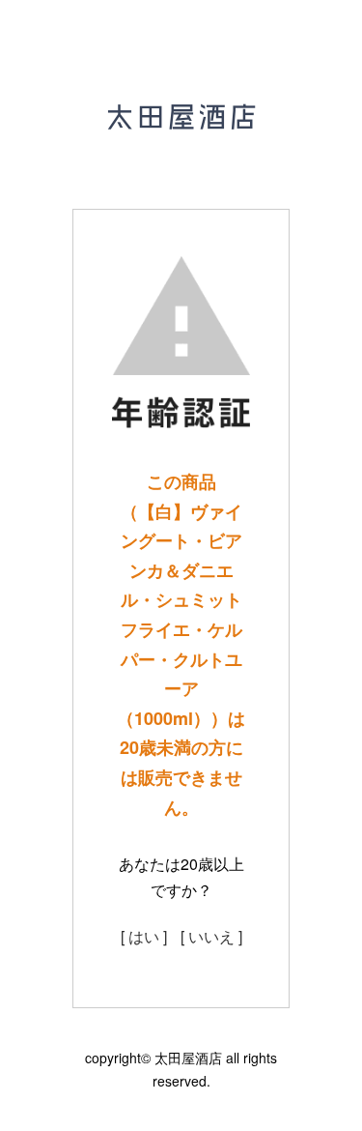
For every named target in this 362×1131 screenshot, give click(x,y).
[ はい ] (144, 936)
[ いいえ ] (211, 936)
